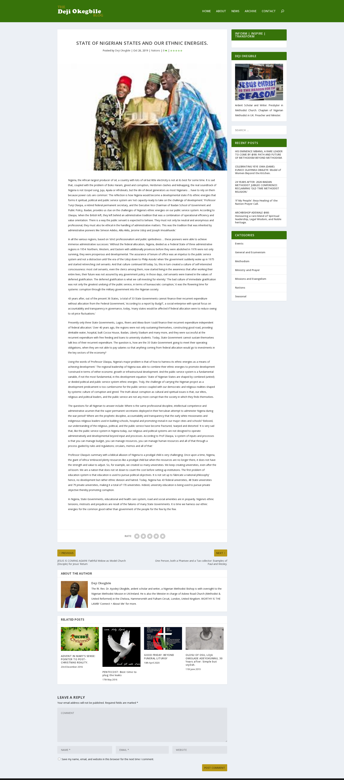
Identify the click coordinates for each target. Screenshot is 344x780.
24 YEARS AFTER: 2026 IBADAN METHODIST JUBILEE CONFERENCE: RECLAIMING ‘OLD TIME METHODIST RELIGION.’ (257, 186)
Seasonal (240, 296)
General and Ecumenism (250, 252)
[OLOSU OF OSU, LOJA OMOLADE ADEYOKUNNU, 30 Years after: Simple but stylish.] (205, 638)
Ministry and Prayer (247, 270)
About (221, 11)
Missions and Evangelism (250, 278)
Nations (155, 50)
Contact (269, 11)
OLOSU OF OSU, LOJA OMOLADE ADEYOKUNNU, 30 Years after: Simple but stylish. (204, 659)
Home (206, 11)
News (235, 11)
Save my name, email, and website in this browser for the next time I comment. (108, 759)
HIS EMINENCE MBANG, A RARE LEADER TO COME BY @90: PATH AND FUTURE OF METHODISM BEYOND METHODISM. (259, 154)
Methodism (242, 261)
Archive (250, 11)
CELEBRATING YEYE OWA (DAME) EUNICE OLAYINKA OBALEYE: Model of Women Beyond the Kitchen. (258, 170)
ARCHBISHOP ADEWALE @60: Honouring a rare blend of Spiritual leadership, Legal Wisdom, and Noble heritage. (258, 217)
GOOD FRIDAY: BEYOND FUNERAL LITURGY (159, 656)
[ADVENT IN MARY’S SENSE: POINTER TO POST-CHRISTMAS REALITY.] (80, 639)
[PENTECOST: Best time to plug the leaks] (121, 647)
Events (239, 243)
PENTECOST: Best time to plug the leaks (119, 673)
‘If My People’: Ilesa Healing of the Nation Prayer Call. (256, 202)
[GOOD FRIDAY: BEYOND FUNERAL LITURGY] (163, 638)
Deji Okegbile (122, 50)
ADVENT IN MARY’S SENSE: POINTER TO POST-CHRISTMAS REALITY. (78, 659)
